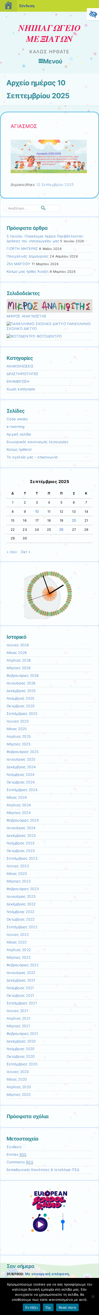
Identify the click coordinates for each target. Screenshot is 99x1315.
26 (61, 529)
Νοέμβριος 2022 (20, 912)
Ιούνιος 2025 (18, 721)
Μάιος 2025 (17, 729)
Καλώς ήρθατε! (19, 449)
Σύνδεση (27, 6)
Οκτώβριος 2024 (21, 782)
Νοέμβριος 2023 (21, 843)
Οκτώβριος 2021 (20, 995)
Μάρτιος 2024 (19, 813)
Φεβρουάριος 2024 (23, 820)
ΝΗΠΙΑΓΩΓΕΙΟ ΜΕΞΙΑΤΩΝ (49, 33)
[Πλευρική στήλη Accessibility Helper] (93, 14)
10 (37, 511)
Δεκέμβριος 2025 (21, 691)
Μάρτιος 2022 (18, 957)
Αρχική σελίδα (19, 434)
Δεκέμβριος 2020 (21, 1041)
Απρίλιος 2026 (19, 660)
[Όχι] (92, 1296)
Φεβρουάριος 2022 (23, 965)
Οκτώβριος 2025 (21, 706)
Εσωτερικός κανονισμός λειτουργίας (37, 442)
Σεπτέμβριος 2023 (22, 858)
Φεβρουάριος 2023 (23, 889)
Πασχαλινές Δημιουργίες (27, 256)
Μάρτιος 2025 (18, 744)
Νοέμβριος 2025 (20, 698)
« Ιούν (12, 552)
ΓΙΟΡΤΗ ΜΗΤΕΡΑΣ (22, 249)
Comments (20, 1162)
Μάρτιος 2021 (18, 1026)
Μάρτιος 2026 (18, 668)
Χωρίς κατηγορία (21, 389)
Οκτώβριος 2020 (21, 1056)
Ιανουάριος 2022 (21, 973)
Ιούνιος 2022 (18, 935)
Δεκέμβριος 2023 (21, 835)
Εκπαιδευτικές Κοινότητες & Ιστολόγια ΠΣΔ (43, 1170)
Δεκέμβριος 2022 (21, 904)
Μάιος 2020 (17, 1079)
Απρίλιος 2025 (19, 736)
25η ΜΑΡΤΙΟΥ (18, 264)
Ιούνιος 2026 (18, 645)
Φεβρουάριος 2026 (23, 675)
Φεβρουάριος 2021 (22, 1034)
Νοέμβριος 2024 (21, 775)
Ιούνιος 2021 (17, 1011)
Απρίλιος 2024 (19, 805)
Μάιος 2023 (17, 874)
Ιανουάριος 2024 (21, 828)
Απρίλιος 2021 (18, 1018)
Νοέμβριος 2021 (20, 988)
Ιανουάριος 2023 (21, 896)
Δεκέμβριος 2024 (21, 767)
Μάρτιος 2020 (19, 1095)
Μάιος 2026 (17, 653)
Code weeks (17, 419)
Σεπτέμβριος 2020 (22, 1064)
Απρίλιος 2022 (19, 950)
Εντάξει (31, 1307)
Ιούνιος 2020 (18, 1072)
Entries (17, 1154)
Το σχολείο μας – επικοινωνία (32, 457)
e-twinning (16, 427)
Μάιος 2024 (17, 797)
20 (74, 520)
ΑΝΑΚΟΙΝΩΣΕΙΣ (20, 366)
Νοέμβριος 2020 (21, 1049)
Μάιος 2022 (17, 942)
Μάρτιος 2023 (19, 881)
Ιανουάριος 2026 (21, 683)
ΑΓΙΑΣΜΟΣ (24, 126)
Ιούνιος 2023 (18, 866)
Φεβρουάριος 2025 (23, 752)
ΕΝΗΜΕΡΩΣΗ (18, 381)
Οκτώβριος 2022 (21, 919)
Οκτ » (25, 552)
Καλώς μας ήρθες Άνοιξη (27, 271)
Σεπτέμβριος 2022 (22, 927)
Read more (67, 1307)
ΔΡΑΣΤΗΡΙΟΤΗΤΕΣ (23, 374)
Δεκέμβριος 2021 (21, 980)
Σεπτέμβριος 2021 (22, 1003)
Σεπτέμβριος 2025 (22, 714)
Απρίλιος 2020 (19, 1087)
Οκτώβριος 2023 (21, 851)
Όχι (48, 1307)
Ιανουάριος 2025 (21, 759)
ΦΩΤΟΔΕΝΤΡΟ (48, 336)
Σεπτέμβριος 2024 (22, 790)
